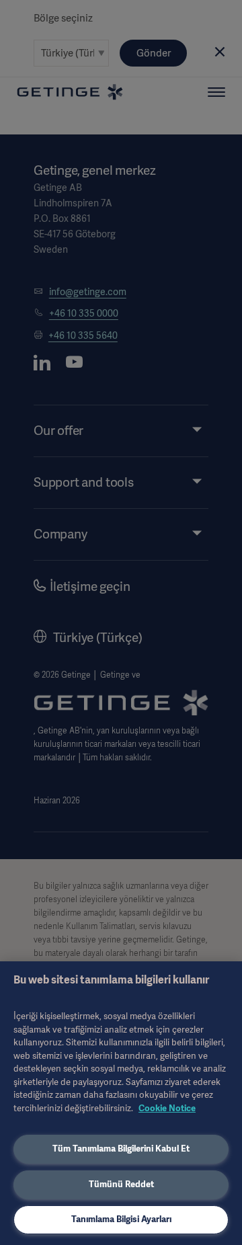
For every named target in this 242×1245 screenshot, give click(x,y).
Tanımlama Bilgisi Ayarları (121, 1219)
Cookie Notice (167, 1108)
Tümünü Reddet (121, 1184)
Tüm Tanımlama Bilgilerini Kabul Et (121, 1148)
